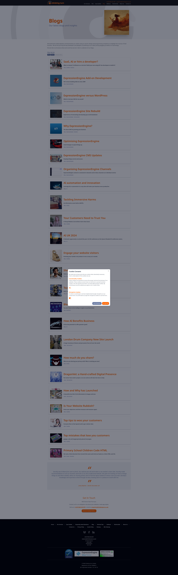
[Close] (108, 271)
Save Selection (97, 303)
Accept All (105, 303)
